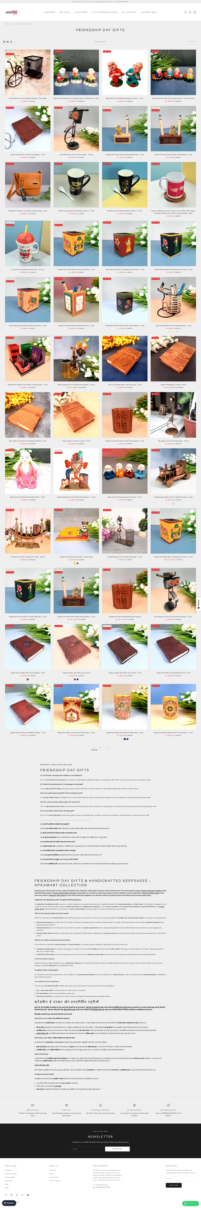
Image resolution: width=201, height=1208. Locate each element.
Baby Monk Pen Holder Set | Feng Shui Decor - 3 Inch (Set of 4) (173, 98)
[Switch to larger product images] (4, 42)
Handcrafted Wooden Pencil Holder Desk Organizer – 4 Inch (124, 326)
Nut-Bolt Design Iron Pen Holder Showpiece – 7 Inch (124, 557)
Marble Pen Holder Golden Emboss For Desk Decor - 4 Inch (173, 733)
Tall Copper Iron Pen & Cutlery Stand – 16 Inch (173, 441)
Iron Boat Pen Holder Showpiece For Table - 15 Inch (28, 557)
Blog (6, 1188)
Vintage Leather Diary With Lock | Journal (76, 673)
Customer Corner (149, 12)
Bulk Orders (9, 1181)
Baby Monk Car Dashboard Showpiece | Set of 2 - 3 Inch (124, 98)
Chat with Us (192, 1203)
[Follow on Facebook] (6, 1195)
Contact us (8, 1170)
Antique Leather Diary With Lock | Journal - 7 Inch (124, 673)
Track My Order (10, 1177)
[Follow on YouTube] (28, 1195)
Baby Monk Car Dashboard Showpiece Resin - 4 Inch (27, 497)
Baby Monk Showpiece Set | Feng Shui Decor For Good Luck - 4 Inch (76, 98)
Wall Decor (64, 12)
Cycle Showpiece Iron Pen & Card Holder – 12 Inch (76, 155)
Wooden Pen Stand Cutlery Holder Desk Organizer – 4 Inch (124, 441)
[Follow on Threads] (17, 1195)
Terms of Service (54, 1181)
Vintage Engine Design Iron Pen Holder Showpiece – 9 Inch (173, 497)
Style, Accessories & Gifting (104, 12)
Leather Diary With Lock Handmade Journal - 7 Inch (173, 673)
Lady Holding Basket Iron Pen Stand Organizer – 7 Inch (173, 326)
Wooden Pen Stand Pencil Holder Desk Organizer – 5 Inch (173, 155)
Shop (13, 24)
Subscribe (117, 1149)
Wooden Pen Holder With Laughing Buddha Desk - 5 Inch (125, 155)
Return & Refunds (11, 1174)
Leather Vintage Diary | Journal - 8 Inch (173, 385)
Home (7, 24)
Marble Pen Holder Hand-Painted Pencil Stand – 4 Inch (76, 326)
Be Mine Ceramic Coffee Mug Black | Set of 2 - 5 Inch (124, 211)
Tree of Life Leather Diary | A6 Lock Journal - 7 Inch (125, 385)
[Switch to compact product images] (11, 42)
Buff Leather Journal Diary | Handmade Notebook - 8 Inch (28, 441)
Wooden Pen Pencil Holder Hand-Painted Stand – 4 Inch (76, 269)
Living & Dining (81, 12)
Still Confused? (129, 12)
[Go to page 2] (107, 747)
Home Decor (49, 12)
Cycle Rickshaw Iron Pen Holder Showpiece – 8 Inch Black (28, 98)
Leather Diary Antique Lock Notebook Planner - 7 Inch (27, 733)
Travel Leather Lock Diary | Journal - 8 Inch (76, 441)
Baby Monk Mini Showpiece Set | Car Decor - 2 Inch (125, 497)
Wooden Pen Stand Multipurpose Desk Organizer (125, 617)
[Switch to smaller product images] (8, 42)
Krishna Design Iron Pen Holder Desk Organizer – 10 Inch (76, 385)
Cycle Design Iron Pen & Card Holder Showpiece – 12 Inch (173, 617)
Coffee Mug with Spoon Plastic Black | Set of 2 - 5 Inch (76, 211)
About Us (52, 1170)
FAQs (7, 1184)
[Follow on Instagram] (11, 1195)
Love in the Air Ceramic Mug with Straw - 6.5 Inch (27, 269)
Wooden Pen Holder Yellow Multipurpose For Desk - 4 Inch (173, 557)
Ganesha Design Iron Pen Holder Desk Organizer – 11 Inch (76, 497)
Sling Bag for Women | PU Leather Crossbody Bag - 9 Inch (27, 211)
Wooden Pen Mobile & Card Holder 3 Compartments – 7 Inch (28, 385)
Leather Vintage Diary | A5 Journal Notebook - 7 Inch (27, 155)
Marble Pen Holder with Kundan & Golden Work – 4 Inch (76, 733)
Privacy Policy (53, 1177)
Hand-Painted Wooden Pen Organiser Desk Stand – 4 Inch (173, 269)
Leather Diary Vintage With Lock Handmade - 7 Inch (28, 673)
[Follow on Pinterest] (22, 1195)
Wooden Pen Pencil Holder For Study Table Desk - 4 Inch (27, 617)
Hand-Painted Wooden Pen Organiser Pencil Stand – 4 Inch (124, 269)
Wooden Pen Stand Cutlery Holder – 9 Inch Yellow (76, 557)
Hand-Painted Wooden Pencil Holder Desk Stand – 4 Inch (28, 326)
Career (51, 1174)
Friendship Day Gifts (24, 24)
